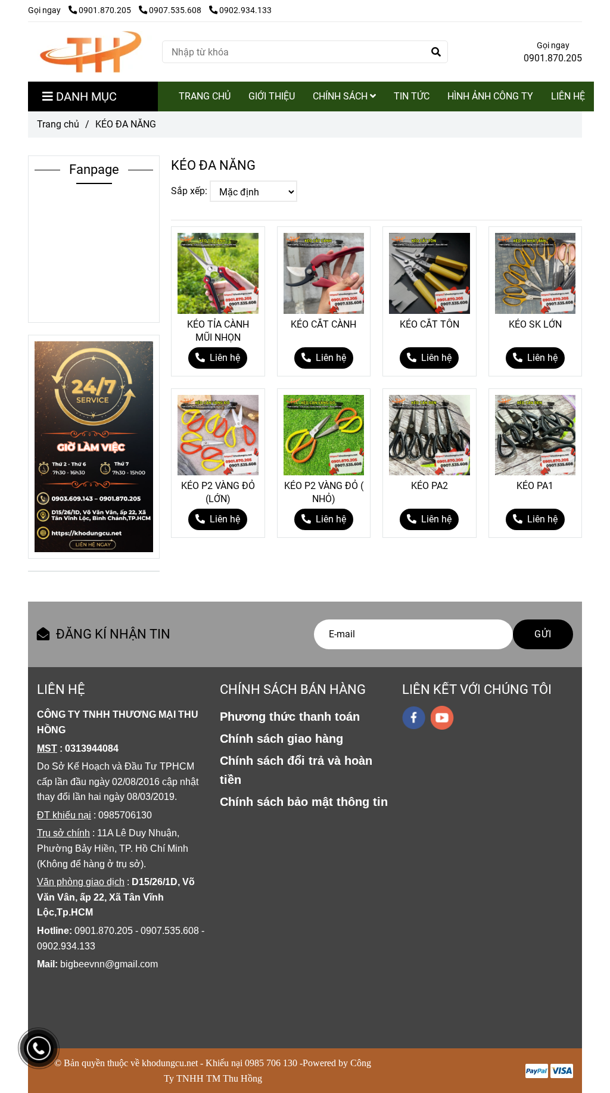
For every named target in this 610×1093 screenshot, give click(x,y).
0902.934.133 (245, 10)
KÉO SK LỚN (535, 324)
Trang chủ (58, 124)
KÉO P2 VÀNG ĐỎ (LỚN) (218, 492)
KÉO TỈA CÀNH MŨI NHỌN (218, 331)
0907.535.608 (176, 10)
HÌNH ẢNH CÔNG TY (490, 96)
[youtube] (442, 718)
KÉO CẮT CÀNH (323, 324)
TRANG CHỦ (205, 96)
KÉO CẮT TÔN (429, 324)
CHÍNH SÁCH (341, 96)
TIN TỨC (412, 96)
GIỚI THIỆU (271, 96)
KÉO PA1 (534, 485)
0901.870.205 (106, 10)
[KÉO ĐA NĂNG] (90, 52)
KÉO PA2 (429, 485)
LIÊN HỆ (568, 96)
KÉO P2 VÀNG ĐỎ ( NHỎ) (323, 492)
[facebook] (413, 718)
